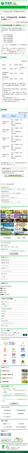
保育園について (5, 304)
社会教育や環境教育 (6, 308)
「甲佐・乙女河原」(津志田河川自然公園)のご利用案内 (15, 391)
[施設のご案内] (18, 10)
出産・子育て (4, 301)
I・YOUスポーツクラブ (7, 323)
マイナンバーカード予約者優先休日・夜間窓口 (13, 251)
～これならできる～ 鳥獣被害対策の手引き (14, 394)
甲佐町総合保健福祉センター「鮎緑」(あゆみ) (13, 189)
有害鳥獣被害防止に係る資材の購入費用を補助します (15, 396)
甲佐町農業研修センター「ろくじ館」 (11, 202)
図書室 (3, 316)
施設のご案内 (4, 325)
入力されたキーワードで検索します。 (11, 332)
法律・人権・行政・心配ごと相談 (9, 246)
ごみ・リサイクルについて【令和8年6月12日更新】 (15, 400)
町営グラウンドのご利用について (10, 197)
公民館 (3, 313)
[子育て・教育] (9, 10)
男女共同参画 (4, 320)
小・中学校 (4, 306)
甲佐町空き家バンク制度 (9, 388)
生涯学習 (3, 311)
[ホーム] (2, 10)
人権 (2, 318)
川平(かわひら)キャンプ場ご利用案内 (11, 193)
